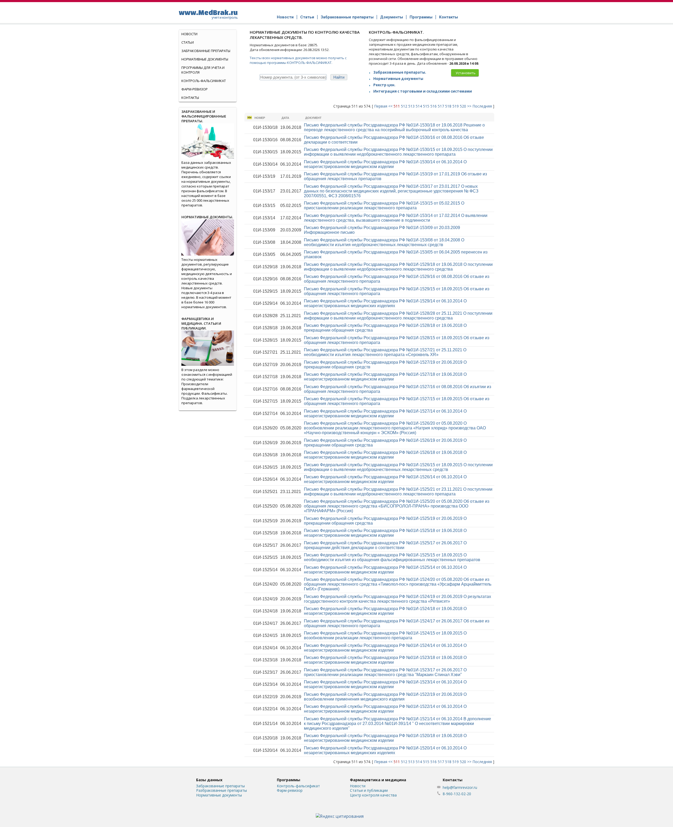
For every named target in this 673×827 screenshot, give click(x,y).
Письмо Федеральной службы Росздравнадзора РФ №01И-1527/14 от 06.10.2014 (385, 413)
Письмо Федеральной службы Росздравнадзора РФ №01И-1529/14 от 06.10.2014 (385, 303)
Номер (259, 117)
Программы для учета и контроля (203, 70)
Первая (380, 106)
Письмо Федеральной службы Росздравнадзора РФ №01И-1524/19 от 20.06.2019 (397, 598)
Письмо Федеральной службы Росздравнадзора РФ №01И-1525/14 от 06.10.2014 (385, 569)
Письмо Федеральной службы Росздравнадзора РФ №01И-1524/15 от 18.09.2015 (385, 635)
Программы (421, 17)
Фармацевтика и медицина (378, 779)
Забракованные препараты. (399, 72)
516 (433, 106)
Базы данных (209, 779)
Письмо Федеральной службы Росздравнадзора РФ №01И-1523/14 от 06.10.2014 (385, 684)
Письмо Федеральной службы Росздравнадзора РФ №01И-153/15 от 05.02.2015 (384, 205)
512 (404, 106)
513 (411, 106)
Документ (313, 117)
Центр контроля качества (373, 795)
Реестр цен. (384, 85)
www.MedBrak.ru (208, 13)
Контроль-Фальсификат (203, 80)
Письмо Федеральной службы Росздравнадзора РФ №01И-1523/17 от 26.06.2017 (385, 672)
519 (455, 106)
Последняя (482, 106)
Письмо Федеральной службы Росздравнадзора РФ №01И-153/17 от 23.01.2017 (391, 191)
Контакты (448, 17)
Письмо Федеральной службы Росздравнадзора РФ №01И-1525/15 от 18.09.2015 (392, 557)
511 (397, 106)
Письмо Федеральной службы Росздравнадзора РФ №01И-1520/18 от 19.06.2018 (385, 738)
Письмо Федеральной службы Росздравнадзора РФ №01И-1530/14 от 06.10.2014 (385, 164)
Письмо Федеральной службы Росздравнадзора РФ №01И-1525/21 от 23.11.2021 (398, 491)
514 (419, 106)
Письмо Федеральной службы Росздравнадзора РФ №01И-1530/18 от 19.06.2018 (394, 127)
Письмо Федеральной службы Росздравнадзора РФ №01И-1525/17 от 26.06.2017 (385, 545)
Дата (285, 117)
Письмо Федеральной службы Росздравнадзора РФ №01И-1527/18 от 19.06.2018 (385, 376)
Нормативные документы (398, 78)
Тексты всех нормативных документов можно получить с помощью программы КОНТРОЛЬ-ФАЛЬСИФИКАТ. (298, 60)
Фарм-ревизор (194, 89)
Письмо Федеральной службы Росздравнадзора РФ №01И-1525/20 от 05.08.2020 (396, 506)
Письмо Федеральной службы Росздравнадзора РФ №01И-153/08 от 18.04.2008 (384, 242)
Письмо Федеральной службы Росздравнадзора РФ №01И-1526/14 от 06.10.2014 (385, 479)
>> (469, 106)
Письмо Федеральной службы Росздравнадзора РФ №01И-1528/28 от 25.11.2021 (398, 315)
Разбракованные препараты (221, 790)
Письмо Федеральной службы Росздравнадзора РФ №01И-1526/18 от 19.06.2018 (385, 454)
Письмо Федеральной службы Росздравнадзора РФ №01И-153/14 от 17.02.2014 (395, 217)
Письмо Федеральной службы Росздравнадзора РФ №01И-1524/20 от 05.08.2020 (397, 584)
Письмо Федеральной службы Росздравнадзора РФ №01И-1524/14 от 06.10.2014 (385, 647)
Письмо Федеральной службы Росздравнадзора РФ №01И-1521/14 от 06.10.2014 (397, 723)
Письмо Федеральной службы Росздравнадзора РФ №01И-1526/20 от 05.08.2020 (395, 428)
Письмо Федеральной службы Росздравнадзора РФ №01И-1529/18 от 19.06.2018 (398, 266)
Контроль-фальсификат (298, 785)
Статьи (307, 17)
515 (426, 106)
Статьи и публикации (369, 790)
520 (463, 106)
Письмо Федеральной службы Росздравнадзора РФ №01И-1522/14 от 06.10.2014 (385, 708)
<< (390, 106)
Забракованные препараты (347, 17)
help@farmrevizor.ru (460, 787)
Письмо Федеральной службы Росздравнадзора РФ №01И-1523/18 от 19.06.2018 (385, 659)
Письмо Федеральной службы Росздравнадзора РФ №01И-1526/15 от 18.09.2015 (398, 467)
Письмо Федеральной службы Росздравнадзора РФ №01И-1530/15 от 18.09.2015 (398, 151)
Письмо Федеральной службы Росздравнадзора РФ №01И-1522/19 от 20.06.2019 (385, 696)
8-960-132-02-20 (457, 793)
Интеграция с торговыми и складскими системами (422, 91)
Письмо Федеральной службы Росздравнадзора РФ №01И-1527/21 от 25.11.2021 (385, 352)
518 (448, 106)
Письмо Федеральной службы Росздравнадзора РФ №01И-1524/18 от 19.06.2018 (385, 611)
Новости (285, 17)
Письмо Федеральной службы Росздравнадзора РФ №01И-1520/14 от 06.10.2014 (385, 750)
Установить (466, 72)
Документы (391, 17)
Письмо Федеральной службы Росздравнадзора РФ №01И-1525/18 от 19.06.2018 (385, 532)
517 (441, 106)
